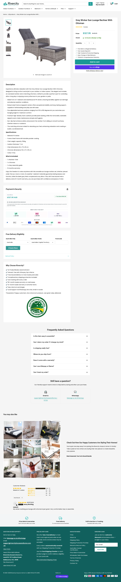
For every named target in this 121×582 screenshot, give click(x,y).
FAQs (71, 535)
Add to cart (95, 62)
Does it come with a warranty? (43, 360)
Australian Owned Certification (75, 549)
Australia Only (10, 239)
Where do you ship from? (42, 354)
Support (71, 9)
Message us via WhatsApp (75, 398)
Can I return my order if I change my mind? (48, 342)
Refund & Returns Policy (77, 545)
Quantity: (79, 43)
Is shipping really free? (41, 348)
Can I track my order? (40, 372)
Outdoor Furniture (24, 9)
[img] (22, 502)
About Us (73, 537)
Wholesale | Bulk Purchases (78, 555)
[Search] (90, 4)
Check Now (13, 248)
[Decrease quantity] (85, 43)
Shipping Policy (75, 540)
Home (5, 14)
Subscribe (100, 549)
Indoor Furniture (8, 9)
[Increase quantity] (93, 43)
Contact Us (73, 563)
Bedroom (38, 9)
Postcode (58, 239)
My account (100, 5)
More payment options (94, 71)
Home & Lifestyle (50, 9)
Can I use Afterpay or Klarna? (43, 366)
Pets (62, 9)
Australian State (36, 239)
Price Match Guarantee (77, 553)
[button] (31, 488)
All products (11, 14)
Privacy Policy (74, 561)
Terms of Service (75, 558)
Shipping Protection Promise (79, 543)
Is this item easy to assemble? (44, 336)
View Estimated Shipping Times (47, 560)
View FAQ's (6, 549)
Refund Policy (9, 256)
